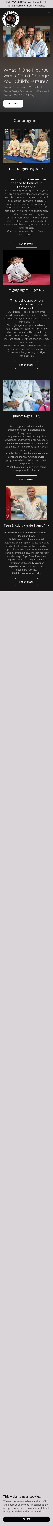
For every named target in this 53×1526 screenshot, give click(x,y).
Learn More (26, 243)
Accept (26, 1519)
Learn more (26, 582)
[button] (49, 12)
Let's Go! (13, 103)
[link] (10, 12)
